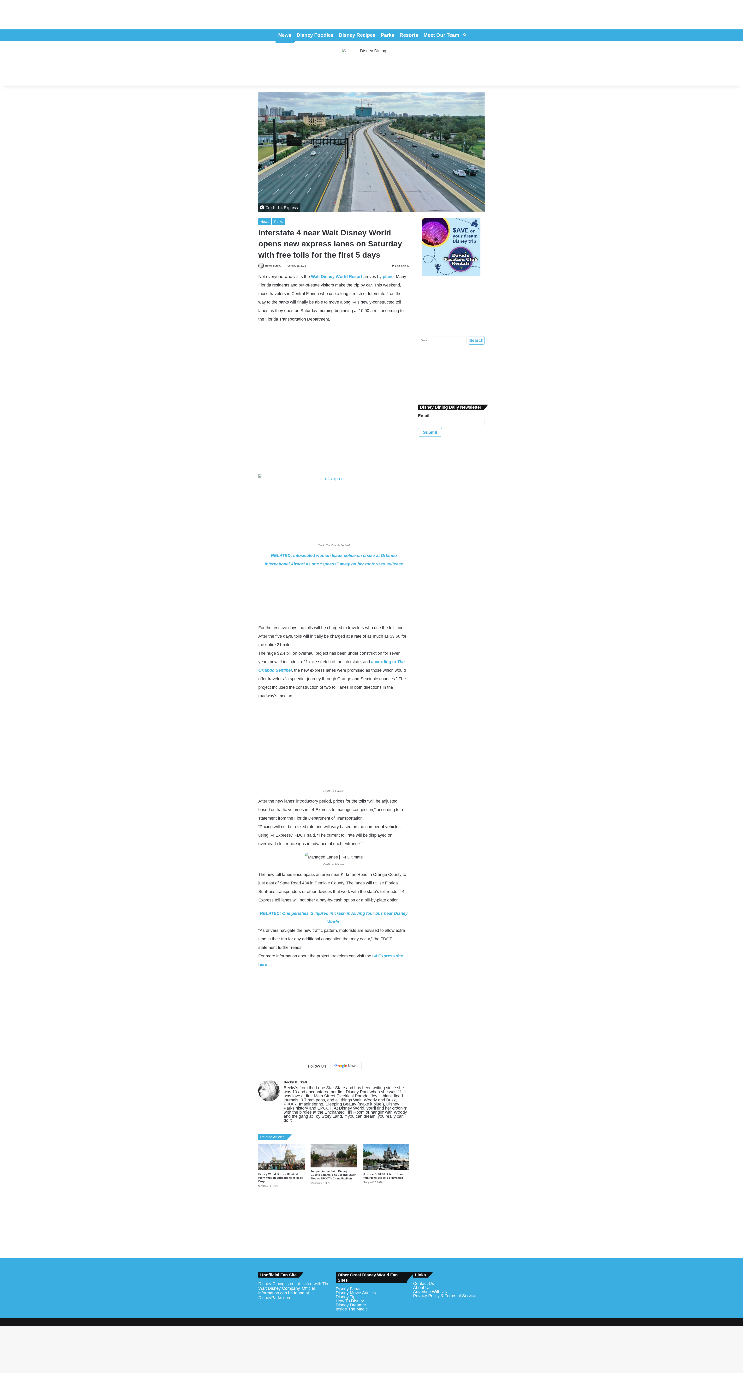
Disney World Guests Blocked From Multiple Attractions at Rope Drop (280, 1177)
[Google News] (346, 1066)
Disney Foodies (315, 35)
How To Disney (350, 1300)
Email (423, 416)
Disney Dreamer (351, 1305)
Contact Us (423, 1283)
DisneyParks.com (274, 1297)
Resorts (409, 35)
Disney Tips (347, 1296)
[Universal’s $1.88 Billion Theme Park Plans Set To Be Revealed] (386, 1157)
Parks (387, 35)
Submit (430, 432)
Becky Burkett (273, 265)
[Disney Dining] (371, 63)
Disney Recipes (357, 35)
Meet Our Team (441, 35)
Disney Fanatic (350, 1288)
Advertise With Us (430, 1291)
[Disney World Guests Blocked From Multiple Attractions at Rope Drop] (281, 1157)
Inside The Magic (352, 1309)
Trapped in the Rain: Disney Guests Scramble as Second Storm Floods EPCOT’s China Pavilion (333, 1175)
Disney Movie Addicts (356, 1292)
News (284, 35)
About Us (422, 1287)
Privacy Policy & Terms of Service (444, 1295)
